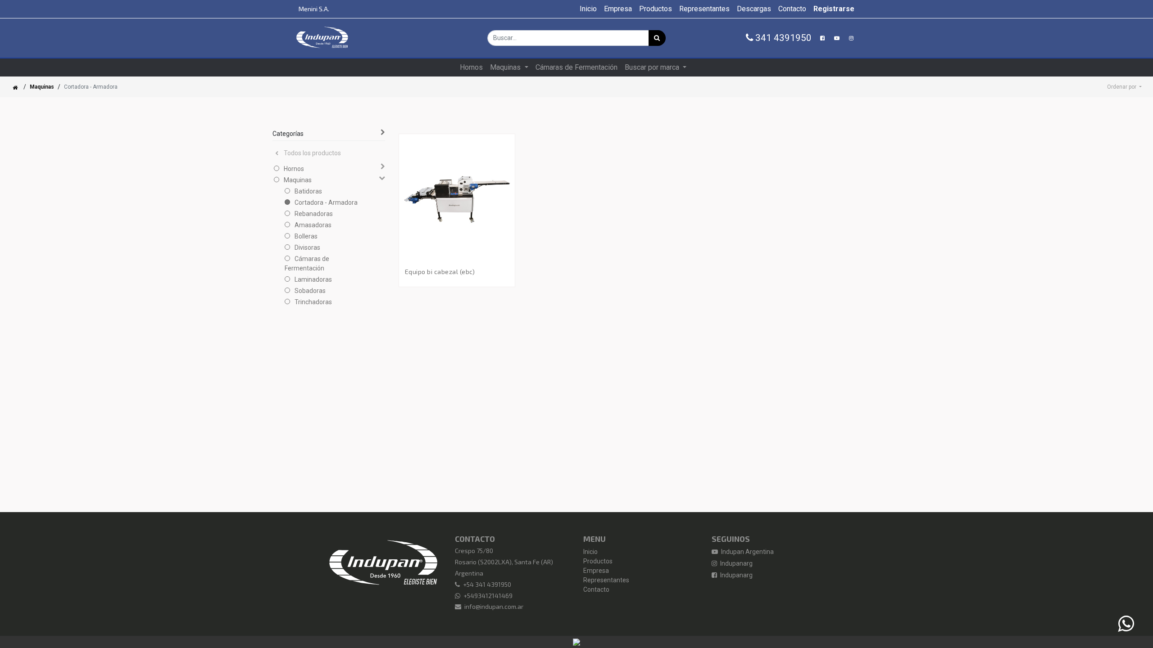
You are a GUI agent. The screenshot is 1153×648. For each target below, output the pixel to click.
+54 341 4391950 (487, 584)
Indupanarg (736, 563)
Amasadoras (313, 225)
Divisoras (307, 247)
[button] (1124, 87)
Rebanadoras (314, 213)
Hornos (294, 168)
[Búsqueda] (657, 38)
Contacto (596, 589)
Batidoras (308, 191)
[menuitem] (588, 9)
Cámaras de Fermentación (307, 263)
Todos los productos (312, 153)
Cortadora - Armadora (326, 202)
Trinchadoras (313, 302)
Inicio (590, 551)
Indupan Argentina (747, 551)
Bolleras (306, 236)
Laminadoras (313, 279)
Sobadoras (310, 290)
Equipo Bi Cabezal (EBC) (440, 271)
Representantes (606, 580)
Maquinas (42, 87)
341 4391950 (782, 37)
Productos (598, 561)
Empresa (596, 570)
